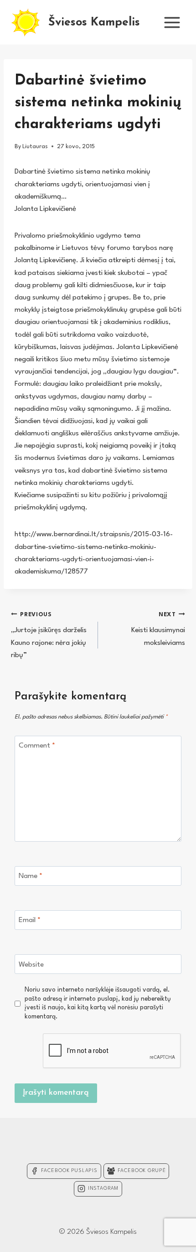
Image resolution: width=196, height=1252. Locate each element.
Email (30, 920)
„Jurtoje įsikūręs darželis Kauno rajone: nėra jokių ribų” (49, 635)
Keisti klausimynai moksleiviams (158, 629)
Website (31, 964)
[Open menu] (172, 22)
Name (30, 876)
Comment (37, 745)
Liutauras (35, 147)
